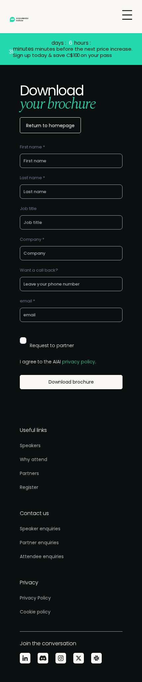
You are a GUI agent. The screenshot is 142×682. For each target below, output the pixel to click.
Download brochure (71, 382)
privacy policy (78, 361)
